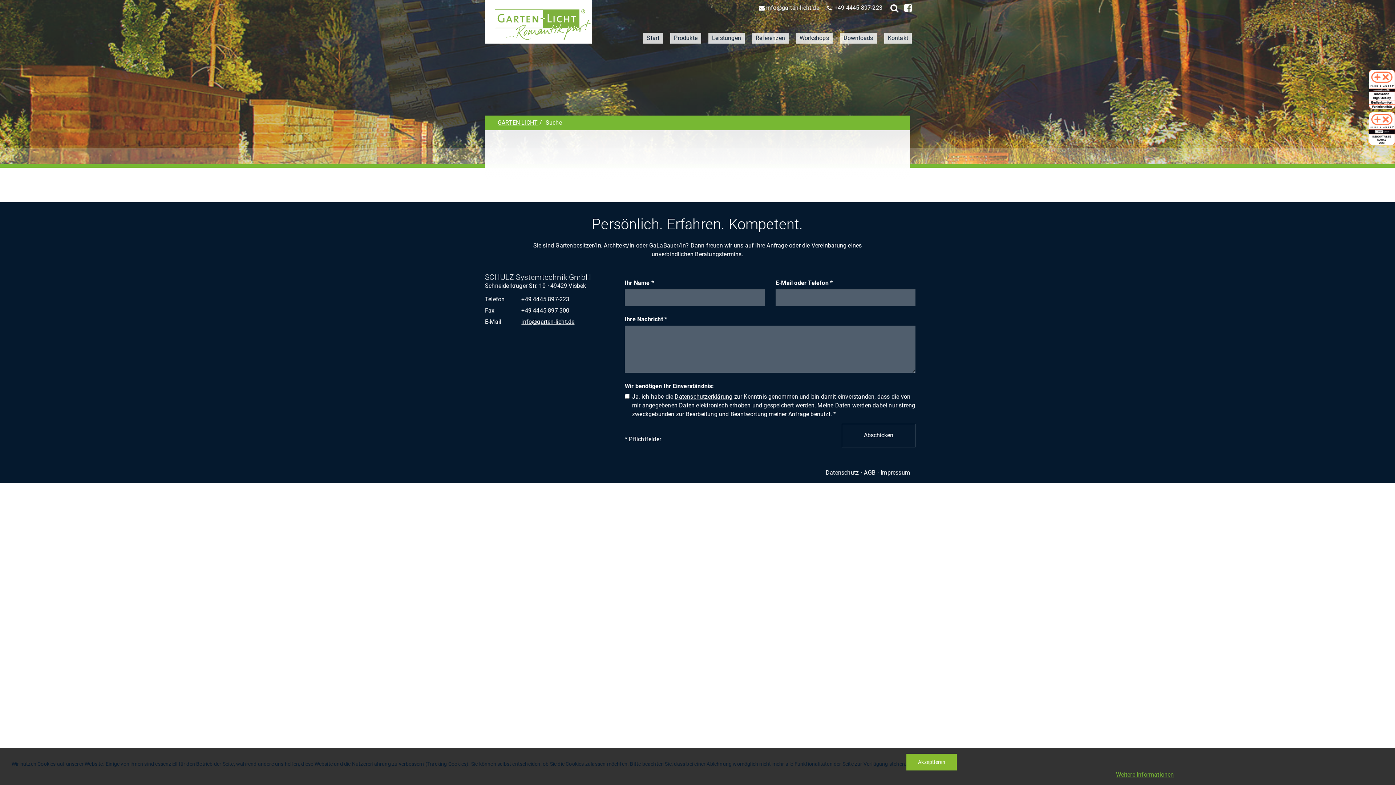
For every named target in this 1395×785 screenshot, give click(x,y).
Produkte (686, 38)
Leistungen (726, 38)
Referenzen (770, 38)
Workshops (814, 38)
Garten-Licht (538, 22)
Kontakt (898, 38)
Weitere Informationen (1145, 774)
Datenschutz (842, 472)
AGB (870, 472)
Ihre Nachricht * (646, 319)
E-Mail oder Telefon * (804, 282)
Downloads (858, 38)
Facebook (907, 8)
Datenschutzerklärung (703, 396)
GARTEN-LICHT (518, 122)
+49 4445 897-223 (858, 7)
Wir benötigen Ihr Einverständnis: (669, 386)
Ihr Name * (639, 282)
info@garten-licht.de (792, 7)
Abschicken (878, 435)
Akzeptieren (931, 762)
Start (653, 38)
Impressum (895, 472)
